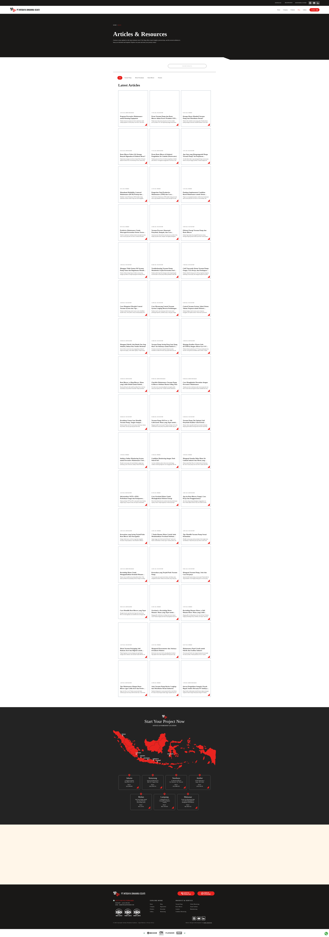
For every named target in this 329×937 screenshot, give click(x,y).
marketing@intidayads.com (126, 904)
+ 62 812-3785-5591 (125, 903)
